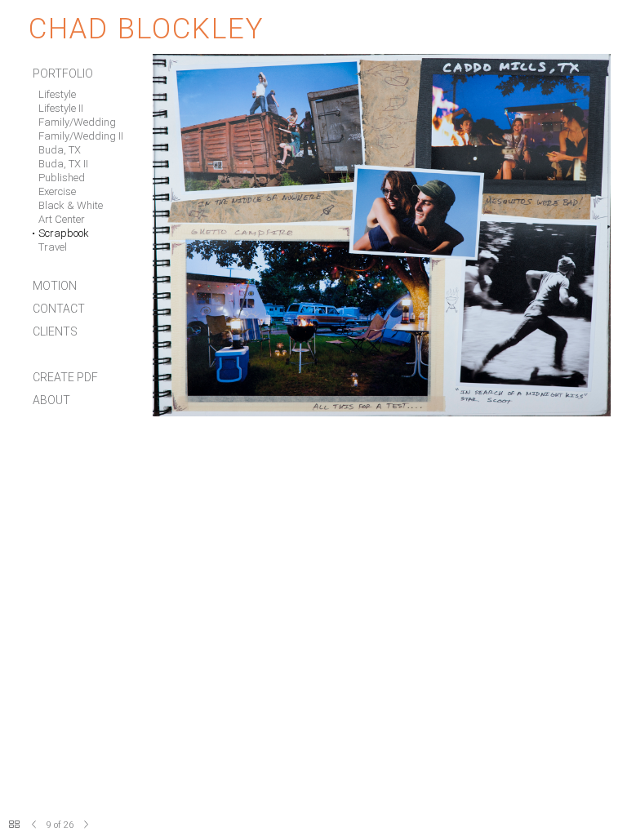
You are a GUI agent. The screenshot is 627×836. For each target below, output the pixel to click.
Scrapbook (63, 233)
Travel (52, 247)
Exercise (57, 191)
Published (61, 177)
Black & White (70, 205)
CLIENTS (55, 331)
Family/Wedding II (80, 136)
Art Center (61, 219)
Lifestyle (57, 94)
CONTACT (59, 308)
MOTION (55, 285)
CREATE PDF (65, 377)
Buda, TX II (63, 164)
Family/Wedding (77, 122)
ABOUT (51, 400)
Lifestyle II (60, 108)
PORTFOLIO (63, 73)
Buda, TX (59, 150)
